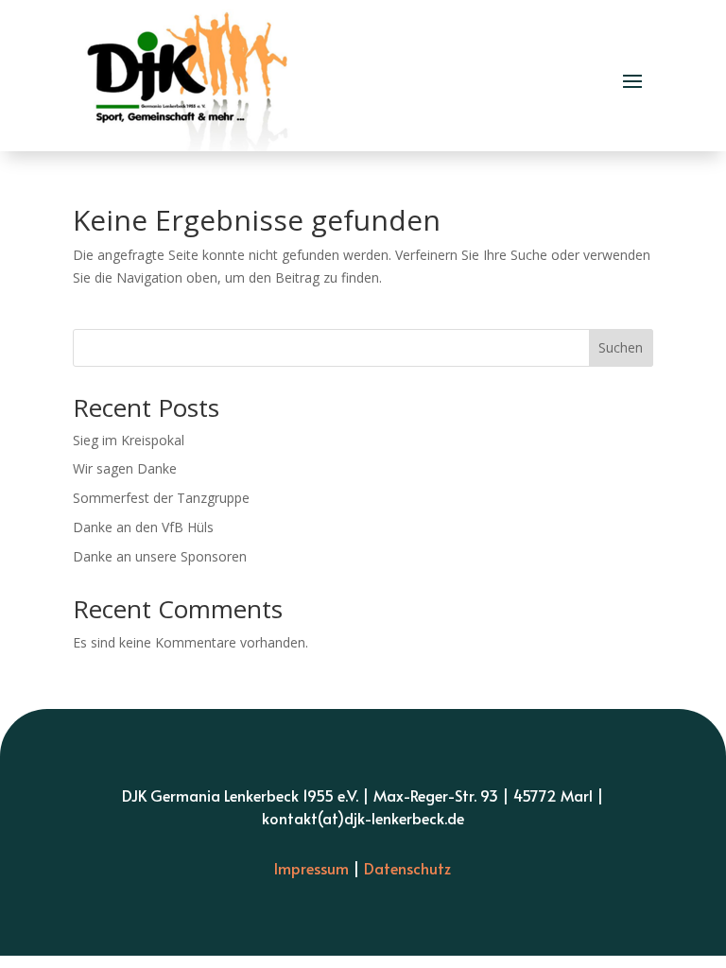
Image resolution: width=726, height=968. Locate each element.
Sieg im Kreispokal (128, 440)
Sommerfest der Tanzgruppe (161, 498)
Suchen (620, 347)
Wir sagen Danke (125, 468)
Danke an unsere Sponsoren (160, 556)
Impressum (311, 867)
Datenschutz (407, 867)
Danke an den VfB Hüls (143, 527)
